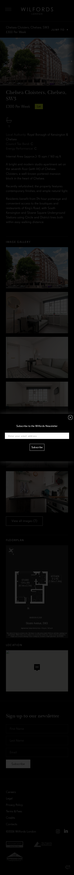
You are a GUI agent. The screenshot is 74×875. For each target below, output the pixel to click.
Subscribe (37, 447)
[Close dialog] (70, 417)
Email (8, 430)
